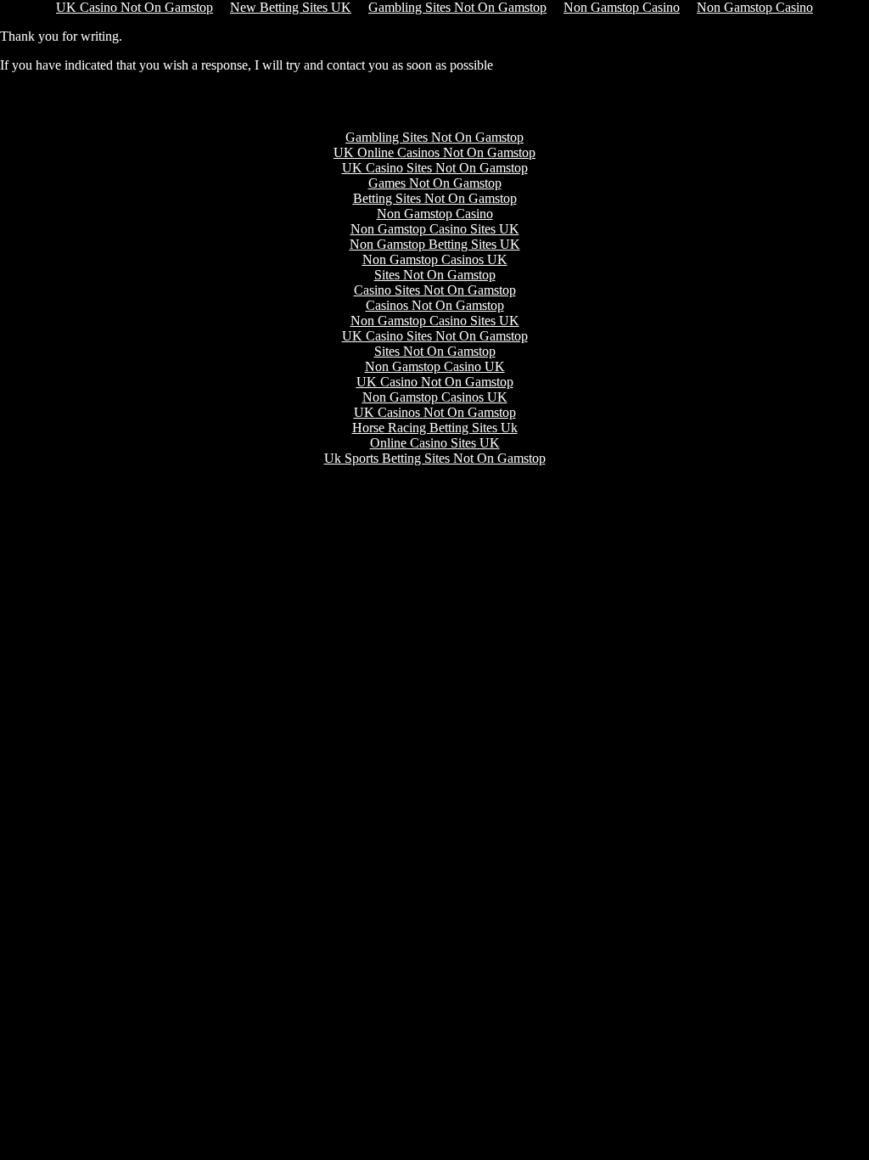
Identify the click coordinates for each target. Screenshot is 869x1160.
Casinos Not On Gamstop (435, 305)
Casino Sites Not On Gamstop (435, 290)
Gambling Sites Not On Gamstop (434, 137)
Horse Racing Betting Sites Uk (435, 427)
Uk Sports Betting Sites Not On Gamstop (435, 458)
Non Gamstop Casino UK (435, 366)
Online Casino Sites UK (435, 443)
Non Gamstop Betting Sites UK (435, 244)
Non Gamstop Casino (435, 213)
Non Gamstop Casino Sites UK (434, 229)
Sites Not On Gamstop (435, 274)
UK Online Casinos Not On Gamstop (434, 152)
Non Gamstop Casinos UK (434, 259)
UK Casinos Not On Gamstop (435, 412)
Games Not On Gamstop (435, 183)
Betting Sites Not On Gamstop (435, 198)
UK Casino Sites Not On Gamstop (435, 167)
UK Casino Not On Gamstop (434, 381)
